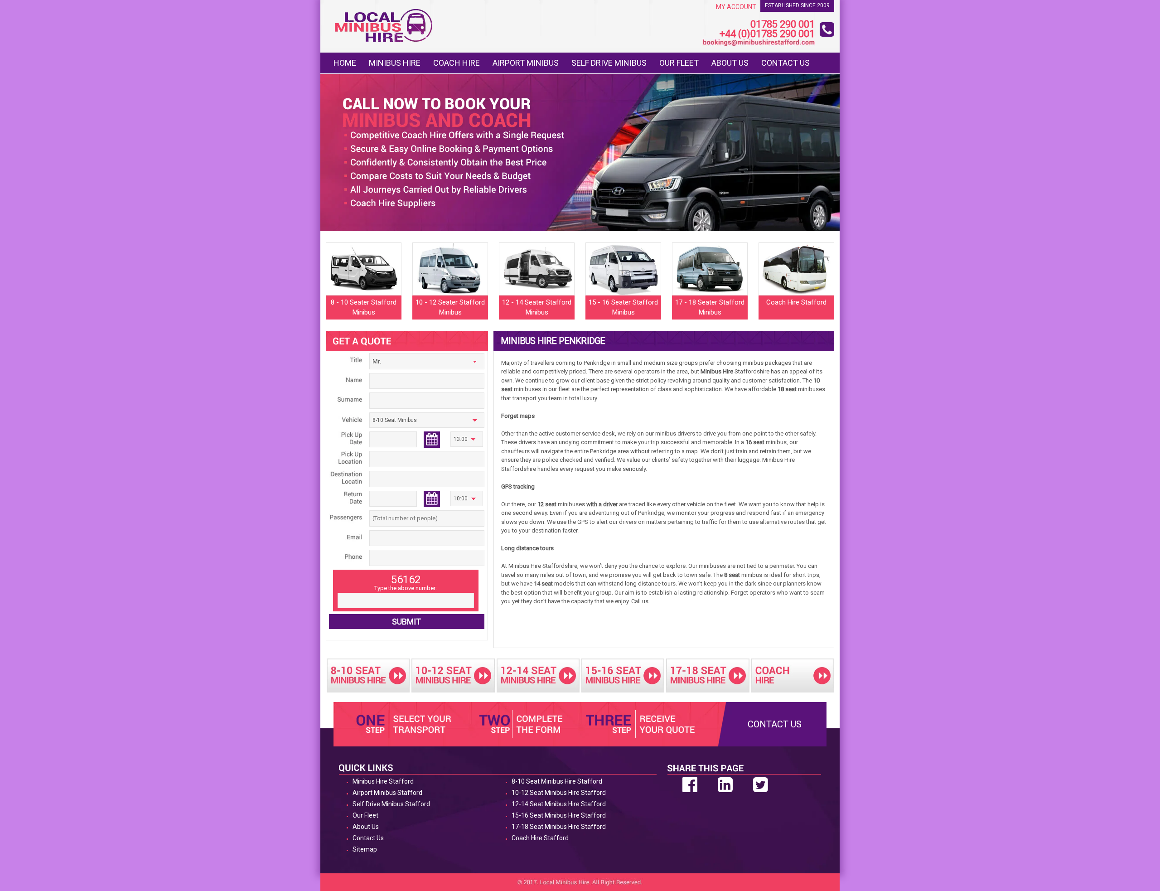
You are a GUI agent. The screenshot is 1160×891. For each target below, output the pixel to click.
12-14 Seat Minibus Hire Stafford (559, 804)
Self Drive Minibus (609, 63)
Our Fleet (679, 63)
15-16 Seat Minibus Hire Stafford (559, 815)
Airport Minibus (526, 63)
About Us (730, 63)
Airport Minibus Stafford (387, 792)
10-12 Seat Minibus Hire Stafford (559, 792)
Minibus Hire (394, 63)
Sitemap (365, 849)
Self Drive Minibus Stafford (391, 804)
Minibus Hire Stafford (383, 781)
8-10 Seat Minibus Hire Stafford (557, 781)
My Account (736, 6)
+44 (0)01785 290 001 (767, 34)
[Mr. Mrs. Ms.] (426, 363)
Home (345, 63)
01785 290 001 (782, 24)
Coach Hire (456, 63)
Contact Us (785, 63)
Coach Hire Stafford (540, 838)
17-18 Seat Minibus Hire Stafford (559, 826)
